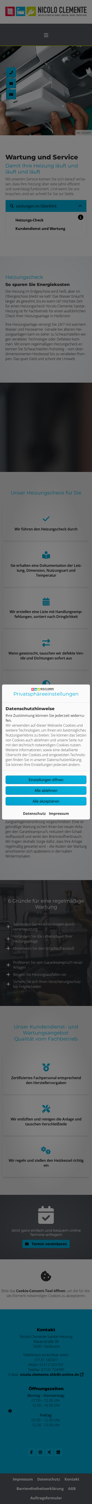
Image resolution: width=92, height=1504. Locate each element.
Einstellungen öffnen (46, 779)
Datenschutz (34, 813)
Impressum (59, 813)
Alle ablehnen (46, 790)
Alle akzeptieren (46, 801)
